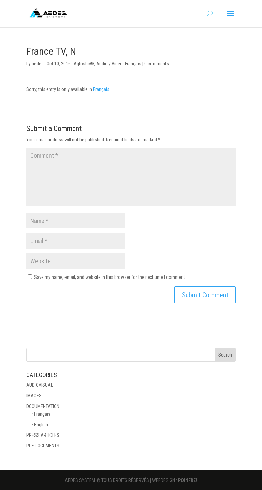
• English (39, 424)
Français (133, 63)
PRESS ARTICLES (42, 435)
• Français (40, 414)
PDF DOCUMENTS (42, 445)
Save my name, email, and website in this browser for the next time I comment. (110, 277)
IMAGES (34, 395)
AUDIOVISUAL (39, 385)
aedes (38, 63)
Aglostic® (84, 63)
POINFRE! (187, 480)
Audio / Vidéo (109, 63)
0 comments (156, 63)
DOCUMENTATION (42, 406)
